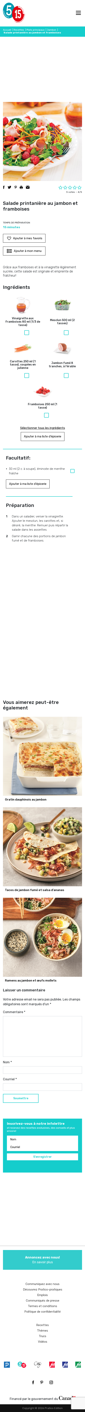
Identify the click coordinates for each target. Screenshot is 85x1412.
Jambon (51, 29)
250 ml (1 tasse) (42, 406)
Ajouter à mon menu (28, 251)
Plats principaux (35, 29)
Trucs (42, 1336)
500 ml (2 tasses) (62, 322)
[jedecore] (65, 1365)
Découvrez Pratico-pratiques (42, 1289)
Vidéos (42, 1341)
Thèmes (42, 1330)
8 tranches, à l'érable (62, 365)
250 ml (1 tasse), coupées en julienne (23, 365)
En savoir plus (42, 1260)
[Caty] (38, 1365)
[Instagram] (51, 1382)
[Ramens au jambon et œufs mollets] (42, 937)
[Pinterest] (41, 1382)
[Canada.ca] (67, 1398)
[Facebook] (33, 1382)
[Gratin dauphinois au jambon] (42, 756)
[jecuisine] (52, 1365)
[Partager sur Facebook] (4, 187)
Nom (7, 1062)
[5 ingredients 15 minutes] (9, 13)
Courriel (10, 1079)
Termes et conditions (42, 1306)
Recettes (19, 29)
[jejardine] (78, 1365)
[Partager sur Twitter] (9, 187)
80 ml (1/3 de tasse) (22, 322)
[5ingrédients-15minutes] (22, 1365)
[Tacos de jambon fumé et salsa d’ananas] (42, 846)
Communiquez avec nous (43, 1284)
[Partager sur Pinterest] (15, 187)
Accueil (7, 29)
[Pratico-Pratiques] (7, 1365)
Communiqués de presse (42, 1300)
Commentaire (14, 1012)
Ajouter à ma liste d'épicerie (42, 436)
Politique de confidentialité (42, 1311)
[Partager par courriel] (28, 187)
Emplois (42, 1295)
